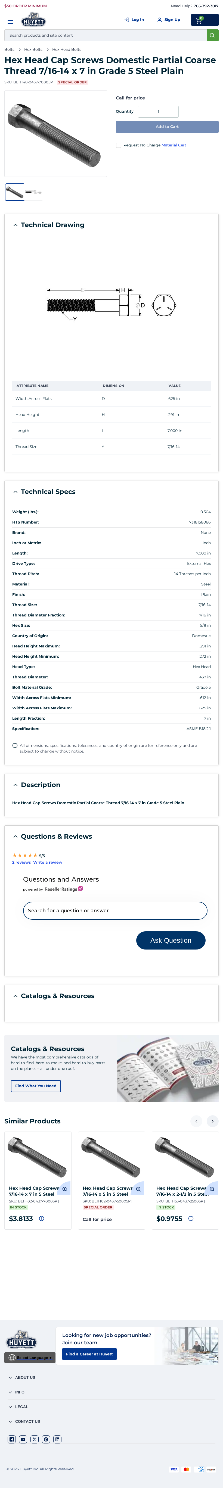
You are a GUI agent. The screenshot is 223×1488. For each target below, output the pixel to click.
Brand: (19, 532)
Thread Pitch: (25, 573)
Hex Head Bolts (66, 49)
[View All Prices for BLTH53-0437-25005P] (191, 1218)
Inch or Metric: (26, 542)
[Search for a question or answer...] (115, 910)
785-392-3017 (206, 6)
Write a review (47, 862)
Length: (20, 553)
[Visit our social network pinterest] (46, 1439)
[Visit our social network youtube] (23, 1439)
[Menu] (10, 22)
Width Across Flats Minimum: (41, 697)
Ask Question (170, 940)
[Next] (213, 1121)
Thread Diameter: (30, 677)
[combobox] (111, 35)
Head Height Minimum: (35, 656)
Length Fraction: (28, 718)
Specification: (25, 728)
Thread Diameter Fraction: (38, 615)
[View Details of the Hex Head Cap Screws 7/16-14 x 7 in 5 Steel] (38, 1156)
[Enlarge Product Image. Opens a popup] (63, 1188)
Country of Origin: (30, 635)
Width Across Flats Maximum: (42, 708)
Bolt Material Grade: (32, 687)
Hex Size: (21, 625)
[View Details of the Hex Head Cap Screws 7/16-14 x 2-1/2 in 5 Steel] (185, 1156)
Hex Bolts (33, 49)
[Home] (33, 19)
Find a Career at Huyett (89, 1354)
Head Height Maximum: (36, 646)
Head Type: (23, 666)
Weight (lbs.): (25, 511)
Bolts (9, 49)
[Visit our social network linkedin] (57, 1439)
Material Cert (174, 145)
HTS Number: (25, 522)
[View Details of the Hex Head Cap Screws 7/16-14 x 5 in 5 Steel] (111, 1156)
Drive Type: (23, 563)
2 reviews (21, 862)
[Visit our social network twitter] (34, 1439)
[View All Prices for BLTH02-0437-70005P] (41, 1218)
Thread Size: (24, 604)
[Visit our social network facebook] (12, 1439)
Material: (21, 584)
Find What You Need (36, 1085)
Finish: (18, 594)
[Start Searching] (213, 35)
